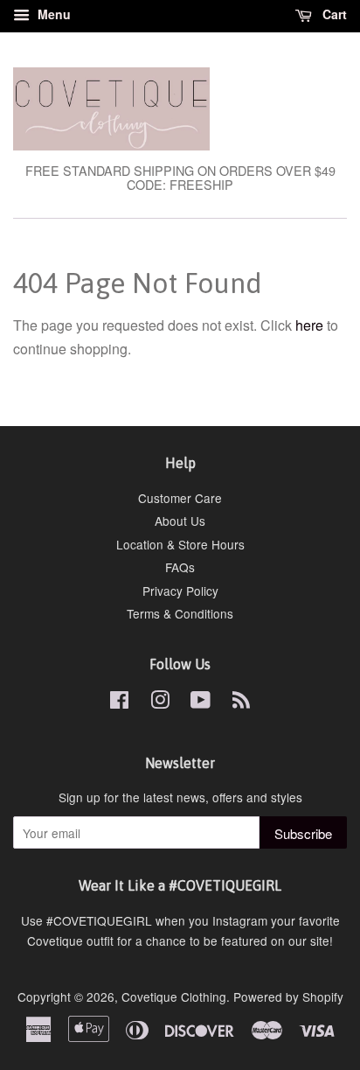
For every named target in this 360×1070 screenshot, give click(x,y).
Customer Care (180, 498)
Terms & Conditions (180, 613)
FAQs (180, 567)
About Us (180, 520)
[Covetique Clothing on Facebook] (119, 702)
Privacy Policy (180, 590)
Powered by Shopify (288, 996)
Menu (52, 14)
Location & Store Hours (180, 544)
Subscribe (303, 833)
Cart (333, 14)
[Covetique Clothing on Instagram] (160, 702)
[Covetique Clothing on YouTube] (200, 702)
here (309, 325)
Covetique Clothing (173, 996)
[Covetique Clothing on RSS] (241, 702)
